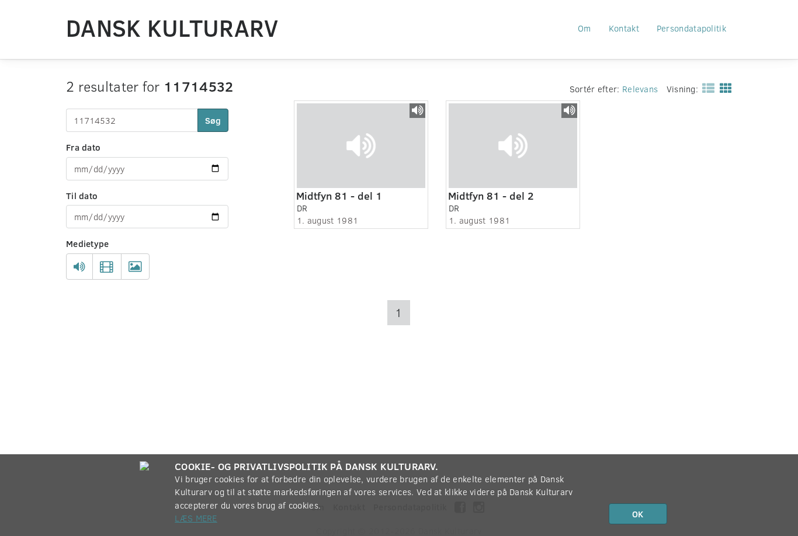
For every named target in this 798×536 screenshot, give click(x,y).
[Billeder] (135, 266)
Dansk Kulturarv (172, 27)
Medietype (87, 243)
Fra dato (83, 147)
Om (584, 28)
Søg (213, 120)
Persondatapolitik (691, 28)
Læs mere (196, 518)
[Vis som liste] (706, 87)
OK (637, 514)
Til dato (82, 195)
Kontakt (624, 28)
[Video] (106, 266)
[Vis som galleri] (723, 87)
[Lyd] (79, 266)
